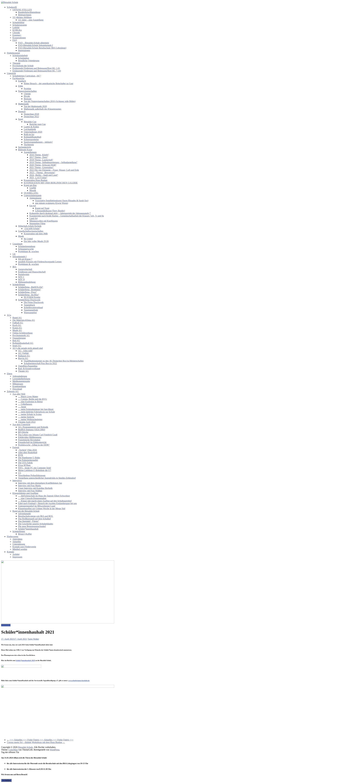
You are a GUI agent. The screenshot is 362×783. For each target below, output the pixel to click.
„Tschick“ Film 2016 (27, 450)
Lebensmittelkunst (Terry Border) (50, 211)
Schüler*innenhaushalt (28, 529)
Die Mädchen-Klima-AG (23, 320)
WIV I (21, 277)
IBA (14, 267)
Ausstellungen (30, 152)
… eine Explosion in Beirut (30, 401)
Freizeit (15, 447)
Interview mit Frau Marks (29, 485)
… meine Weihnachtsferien (30, 419)
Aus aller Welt (18, 394)
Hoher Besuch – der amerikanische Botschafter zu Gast (48, 83)
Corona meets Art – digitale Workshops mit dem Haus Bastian (36, 742)
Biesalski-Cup (30, 121)
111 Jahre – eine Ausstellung (30, 20)
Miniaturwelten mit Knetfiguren (43, 221)
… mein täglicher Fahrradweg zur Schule (36, 412)
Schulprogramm (19, 25)
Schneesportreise (31, 139)
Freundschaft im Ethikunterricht (32, 442)
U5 (19, 473)
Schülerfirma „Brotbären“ (29, 289)
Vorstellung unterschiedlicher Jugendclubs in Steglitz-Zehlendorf (47, 478)
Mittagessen (17, 384)
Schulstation (23, 58)
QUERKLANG (31, 193)
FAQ (14, 40)
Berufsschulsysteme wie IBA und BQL (35, 516)
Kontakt (10, 552)
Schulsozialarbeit (20, 55)
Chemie (27, 93)
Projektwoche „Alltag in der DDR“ (34, 445)
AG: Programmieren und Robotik (33, 427)
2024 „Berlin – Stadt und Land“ (43, 175)
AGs (9, 315)
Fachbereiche (18, 78)
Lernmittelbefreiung (21, 379)
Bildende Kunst (25, 149)
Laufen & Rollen (31, 127)
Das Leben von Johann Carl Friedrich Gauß (37, 434)
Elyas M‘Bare (24, 465)
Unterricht (11, 73)
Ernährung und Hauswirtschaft (32, 272)
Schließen (6, 780)
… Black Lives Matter (28, 396)
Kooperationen (19, 37)
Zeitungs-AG (13, 391)
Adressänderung (19, 376)
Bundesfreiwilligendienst (29, 12)
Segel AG (16, 345)
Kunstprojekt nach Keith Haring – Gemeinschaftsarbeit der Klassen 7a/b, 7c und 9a (66, 216)
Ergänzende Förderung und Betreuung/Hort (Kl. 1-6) (36, 68)
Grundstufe (17, 244)
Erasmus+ (16, 35)
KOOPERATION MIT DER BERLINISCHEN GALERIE (51, 183)
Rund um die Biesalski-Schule (25, 511)
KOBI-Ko (17, 30)
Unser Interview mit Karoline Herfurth (35, 488)
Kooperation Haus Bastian (35, 180)
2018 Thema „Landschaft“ (41, 160)
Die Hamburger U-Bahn (29, 457)
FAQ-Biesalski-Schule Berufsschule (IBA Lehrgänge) (42, 48)
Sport (20, 119)
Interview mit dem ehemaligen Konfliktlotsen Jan (40, 483)
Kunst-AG (17, 328)
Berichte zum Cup (37, 124)
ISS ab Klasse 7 (25, 259)
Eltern (9, 373)
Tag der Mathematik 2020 (35, 106)
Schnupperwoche (26, 249)
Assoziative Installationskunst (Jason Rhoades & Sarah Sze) (61, 200)
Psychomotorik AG (21, 335)
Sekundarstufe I (19, 256)
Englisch (22, 81)
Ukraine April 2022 (26, 422)
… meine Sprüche (26, 417)
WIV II (21, 279)
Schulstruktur (18, 22)
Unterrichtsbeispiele (32, 195)
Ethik (20, 86)
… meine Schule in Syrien (30, 414)
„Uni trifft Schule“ (32, 228)
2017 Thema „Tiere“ (38, 157)
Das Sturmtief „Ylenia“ (28, 521)
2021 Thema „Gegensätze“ (41, 167)
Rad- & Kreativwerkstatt (29, 368)
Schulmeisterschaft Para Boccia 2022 (40, 363)
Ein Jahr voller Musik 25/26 (36, 241)
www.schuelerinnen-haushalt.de (79, 680)
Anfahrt (15, 554)
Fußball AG (17, 323)
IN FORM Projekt (32, 297)
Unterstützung (18, 544)
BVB (20, 455)
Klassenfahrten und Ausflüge (25, 493)
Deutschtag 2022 (31, 116)
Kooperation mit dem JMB (36, 233)
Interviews (17, 480)
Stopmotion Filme (37, 223)
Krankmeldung (19, 386)
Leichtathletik (30, 129)
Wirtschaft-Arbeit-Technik (29, 226)
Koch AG (16, 325)
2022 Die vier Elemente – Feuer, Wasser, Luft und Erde (54, 170)
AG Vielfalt (23, 353)
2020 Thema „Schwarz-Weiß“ (42, 165)
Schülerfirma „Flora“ (27, 292)
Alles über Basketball (27, 452)
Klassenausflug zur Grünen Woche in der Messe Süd (41, 508)
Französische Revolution (29, 440)
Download (17, 389)
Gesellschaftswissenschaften (30, 231)
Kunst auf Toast (42, 208)
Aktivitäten (17, 539)
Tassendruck (29, 305)
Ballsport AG (24, 356)
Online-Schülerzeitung (22, 333)
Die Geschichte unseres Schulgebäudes (35, 524)
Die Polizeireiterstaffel (28, 460)
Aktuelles (16, 541)
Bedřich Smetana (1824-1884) (31, 429)
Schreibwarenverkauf (33, 307)
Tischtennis (29, 144)
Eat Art (32, 205)
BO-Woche (23, 432)
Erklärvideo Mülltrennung (29, 437)
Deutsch (21, 111)
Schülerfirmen (18, 284)
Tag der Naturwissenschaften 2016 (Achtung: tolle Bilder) (50, 101)
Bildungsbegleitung (26, 282)
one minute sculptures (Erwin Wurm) (51, 203)
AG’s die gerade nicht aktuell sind (27, 348)
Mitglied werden (19, 549)
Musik (21, 236)
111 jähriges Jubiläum (22, 17)
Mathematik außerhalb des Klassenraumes (42, 109)
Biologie (27, 99)
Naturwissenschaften (27, 91)
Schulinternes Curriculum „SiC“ (26, 76)
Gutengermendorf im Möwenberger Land (36, 506)
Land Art (33, 218)
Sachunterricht (24, 147)
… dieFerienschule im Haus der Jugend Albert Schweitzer (44, 496)
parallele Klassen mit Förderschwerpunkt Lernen (40, 261)
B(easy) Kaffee (25, 534)
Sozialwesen (23, 274)
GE (14, 254)
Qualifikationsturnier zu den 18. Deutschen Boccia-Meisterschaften (54, 361)
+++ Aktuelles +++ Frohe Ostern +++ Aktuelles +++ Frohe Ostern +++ (40, 740)
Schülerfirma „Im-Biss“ (28, 295)
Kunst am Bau (30, 185)
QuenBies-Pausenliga (27, 366)
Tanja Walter (33, 639)
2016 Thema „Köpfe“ (39, 155)
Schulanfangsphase (26, 246)
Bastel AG (17, 317)
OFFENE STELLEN (22, 9)
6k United (28, 239)
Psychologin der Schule (23, 65)
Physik (27, 96)
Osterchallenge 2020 (33, 132)
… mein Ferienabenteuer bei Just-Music (36, 409)
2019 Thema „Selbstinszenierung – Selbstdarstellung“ (53, 162)
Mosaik (32, 190)
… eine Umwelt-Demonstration (32, 498)
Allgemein (5, 625)
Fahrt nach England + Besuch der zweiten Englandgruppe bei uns (47, 503)
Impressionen (24, 50)
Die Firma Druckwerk (34, 302)
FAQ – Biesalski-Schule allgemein (33, 43)
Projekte (27, 88)
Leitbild (15, 27)
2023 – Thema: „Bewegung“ (42, 172)
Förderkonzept (13, 53)
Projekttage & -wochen (28, 251)
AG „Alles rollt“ (25, 351)
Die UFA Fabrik (25, 462)
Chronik (16, 32)
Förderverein (12, 536)
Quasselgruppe (19, 338)
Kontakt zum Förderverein (24, 546)
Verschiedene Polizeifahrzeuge (31, 475)
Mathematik (23, 104)
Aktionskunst (35, 198)
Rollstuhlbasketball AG (22, 343)
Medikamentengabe (21, 381)
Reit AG (16, 340)
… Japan (22, 406)
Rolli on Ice (29, 134)
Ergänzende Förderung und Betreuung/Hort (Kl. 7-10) (36, 71)
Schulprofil (12, 7)
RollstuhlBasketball (32, 137)
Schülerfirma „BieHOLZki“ (30, 287)
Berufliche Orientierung (28, 60)
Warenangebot (30, 312)
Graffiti (32, 188)
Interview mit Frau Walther (30, 490)
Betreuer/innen (24, 15)
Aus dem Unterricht (21, 424)
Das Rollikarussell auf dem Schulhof (34, 518)
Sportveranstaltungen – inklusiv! (38, 142)
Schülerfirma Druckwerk (29, 300)
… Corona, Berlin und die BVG (32, 399)
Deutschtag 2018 (31, 114)
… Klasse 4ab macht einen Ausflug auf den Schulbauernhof (45, 501)
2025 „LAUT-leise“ (38, 177)
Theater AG (23, 371)
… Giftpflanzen (25, 404)
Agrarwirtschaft (25, 269)
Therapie (16, 63)
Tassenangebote (31, 310)
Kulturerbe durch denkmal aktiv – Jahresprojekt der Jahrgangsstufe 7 (60, 213)
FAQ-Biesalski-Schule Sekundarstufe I (35, 45)
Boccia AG (23, 358)
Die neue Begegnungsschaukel (32, 526)
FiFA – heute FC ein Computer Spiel (34, 468)
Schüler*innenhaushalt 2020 (25, 660)
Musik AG (17, 330)
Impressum (17, 557)
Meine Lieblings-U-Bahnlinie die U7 (34, 470)
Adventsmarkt (24, 513)
